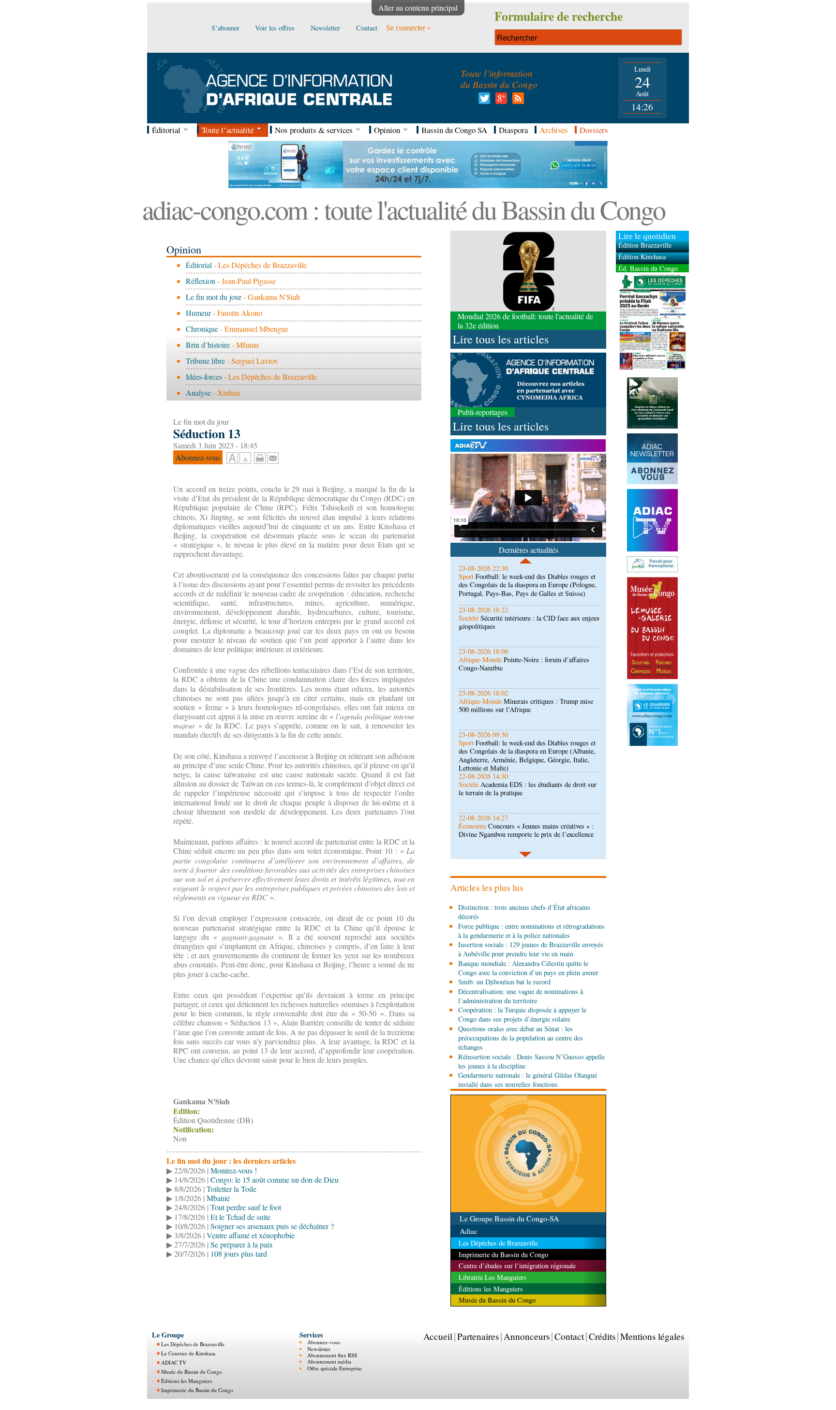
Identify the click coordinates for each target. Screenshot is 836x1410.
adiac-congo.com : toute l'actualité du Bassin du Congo (403, 209)
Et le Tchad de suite (240, 1217)
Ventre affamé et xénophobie (251, 1235)
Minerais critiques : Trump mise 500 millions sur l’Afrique (526, 705)
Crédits (602, 1336)
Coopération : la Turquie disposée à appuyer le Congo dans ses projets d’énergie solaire (522, 1014)
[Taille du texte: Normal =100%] (245, 458)
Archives (553, 129)
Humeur (198, 313)
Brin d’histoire (208, 345)
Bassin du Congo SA (454, 129)
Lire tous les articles (501, 339)
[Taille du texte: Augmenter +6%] (232, 458)
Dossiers (594, 129)
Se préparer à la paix (241, 1244)
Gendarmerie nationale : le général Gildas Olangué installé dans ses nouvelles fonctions (527, 1079)
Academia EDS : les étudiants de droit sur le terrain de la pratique (528, 788)
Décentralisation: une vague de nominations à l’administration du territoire (520, 996)
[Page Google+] (499, 100)
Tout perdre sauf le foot (245, 1207)
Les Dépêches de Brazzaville (192, 1344)
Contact (569, 1336)
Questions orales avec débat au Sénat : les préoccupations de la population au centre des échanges (520, 1038)
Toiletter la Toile (231, 1189)
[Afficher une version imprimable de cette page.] (259, 457)
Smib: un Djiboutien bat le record (504, 981)
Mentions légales (652, 1336)
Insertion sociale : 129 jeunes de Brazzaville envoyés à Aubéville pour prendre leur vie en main (530, 949)
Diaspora (513, 129)
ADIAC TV (173, 1362)
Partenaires (478, 1336)
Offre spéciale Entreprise (334, 1368)
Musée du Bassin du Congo (191, 1371)
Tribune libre (205, 361)
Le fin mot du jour (213, 297)
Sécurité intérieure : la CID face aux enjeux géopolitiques (529, 622)
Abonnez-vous (323, 1342)
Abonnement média (329, 1361)
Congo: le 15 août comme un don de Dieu (274, 1179)
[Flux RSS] (516, 100)
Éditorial (199, 265)
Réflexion (200, 281)
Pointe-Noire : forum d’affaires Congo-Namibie (524, 663)
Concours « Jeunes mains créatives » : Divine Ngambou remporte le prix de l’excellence (526, 830)
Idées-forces (204, 376)
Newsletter (318, 1348)
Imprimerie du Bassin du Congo (197, 1390)
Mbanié (218, 1198)
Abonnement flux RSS (332, 1355)
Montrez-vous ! (233, 1170)
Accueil (437, 1336)
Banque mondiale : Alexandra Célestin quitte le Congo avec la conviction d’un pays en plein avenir (528, 968)
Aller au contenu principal (418, 7)
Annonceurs (527, 1336)
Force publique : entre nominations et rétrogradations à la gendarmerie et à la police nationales (531, 930)
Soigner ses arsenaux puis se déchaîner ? (272, 1226)
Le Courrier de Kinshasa (188, 1353)
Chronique (202, 329)
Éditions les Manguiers (186, 1380)
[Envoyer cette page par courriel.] (273, 457)
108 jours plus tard (238, 1253)
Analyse (198, 392)
